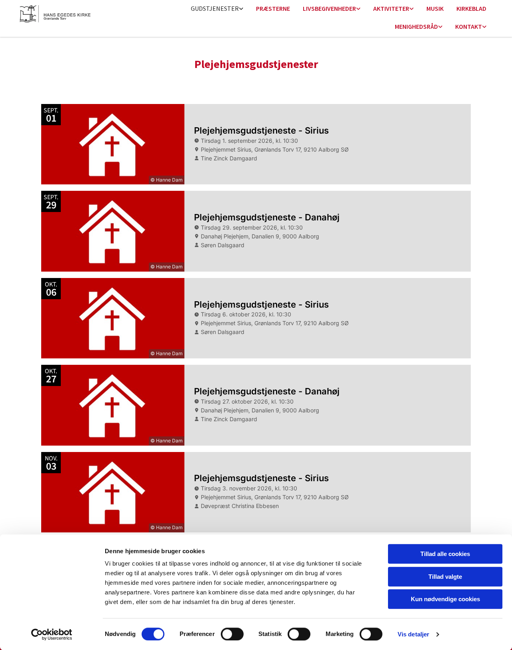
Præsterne (273, 8)
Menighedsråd (416, 26)
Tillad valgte (445, 576)
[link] (217, 9)
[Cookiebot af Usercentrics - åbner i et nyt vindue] (52, 634)
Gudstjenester (215, 8)
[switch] (232, 634)
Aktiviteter (391, 8)
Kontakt (468, 26)
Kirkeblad (471, 8)
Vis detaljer (413, 634)
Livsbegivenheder (329, 8)
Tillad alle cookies (445, 553)
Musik (435, 8)
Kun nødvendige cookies (445, 599)
